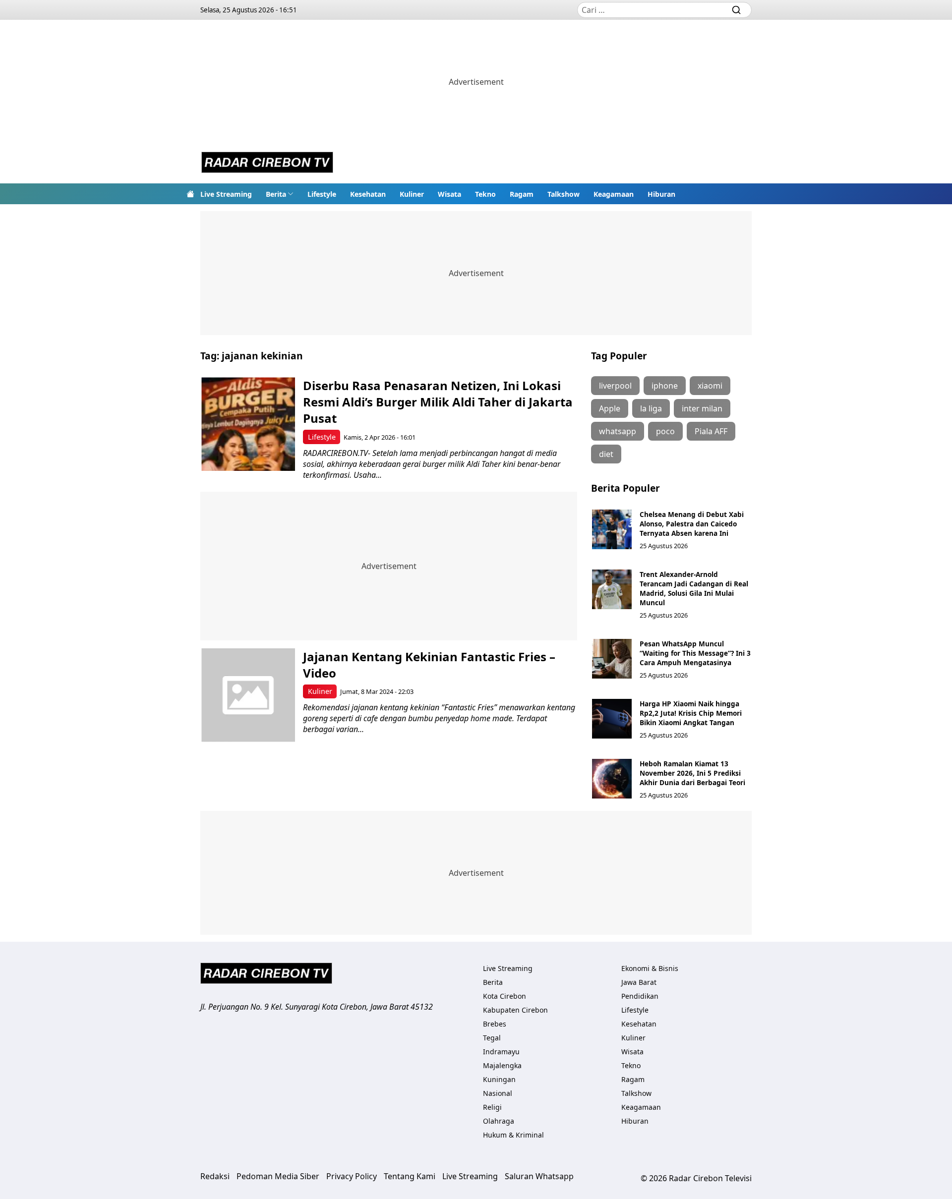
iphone (665, 385)
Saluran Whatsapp (539, 1176)
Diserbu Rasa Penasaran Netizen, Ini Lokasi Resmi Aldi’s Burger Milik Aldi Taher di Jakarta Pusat (438, 401)
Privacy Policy (351, 1176)
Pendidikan (639, 996)
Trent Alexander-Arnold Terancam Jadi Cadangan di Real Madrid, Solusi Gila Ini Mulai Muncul (694, 588)
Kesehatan (368, 194)
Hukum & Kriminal (513, 1135)
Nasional (497, 1093)
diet (606, 454)
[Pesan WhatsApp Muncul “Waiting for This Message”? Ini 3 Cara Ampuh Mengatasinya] (612, 659)
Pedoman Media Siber (278, 1176)
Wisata (449, 194)
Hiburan (661, 194)
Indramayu (501, 1051)
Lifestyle (321, 194)
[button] (280, 193)
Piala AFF (711, 431)
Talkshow (563, 194)
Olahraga (498, 1121)
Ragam (522, 194)
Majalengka (502, 1065)
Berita (276, 194)
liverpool (615, 385)
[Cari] (736, 10)
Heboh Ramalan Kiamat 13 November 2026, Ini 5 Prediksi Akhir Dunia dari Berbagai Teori (692, 773)
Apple (609, 408)
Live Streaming (226, 194)
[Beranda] (190, 193)
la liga (651, 408)
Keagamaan (614, 194)
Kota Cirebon (504, 996)
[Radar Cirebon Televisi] (267, 163)
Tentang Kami (409, 1176)
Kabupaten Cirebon (515, 1010)
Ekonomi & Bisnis (649, 968)
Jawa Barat (638, 982)
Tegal (492, 1037)
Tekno (485, 194)
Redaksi (215, 1176)
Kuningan (499, 1079)
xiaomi (710, 385)
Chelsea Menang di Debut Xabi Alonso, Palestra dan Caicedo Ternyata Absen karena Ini (692, 524)
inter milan (702, 408)
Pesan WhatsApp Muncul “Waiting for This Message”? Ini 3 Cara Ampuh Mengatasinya (695, 653)
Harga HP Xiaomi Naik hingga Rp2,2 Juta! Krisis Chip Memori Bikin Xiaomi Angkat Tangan (691, 713)
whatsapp (617, 431)
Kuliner (412, 194)
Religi (492, 1107)
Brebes (494, 1023)
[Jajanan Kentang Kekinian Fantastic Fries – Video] (248, 695)
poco (665, 431)
